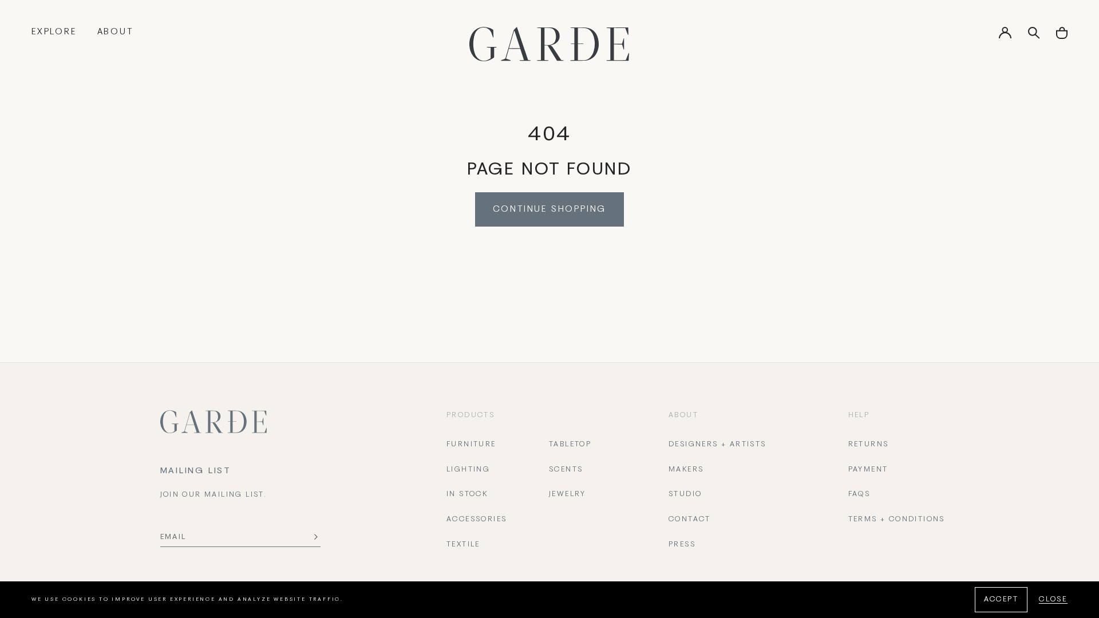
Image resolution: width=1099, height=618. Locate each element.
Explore (54, 32)
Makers (686, 469)
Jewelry (567, 494)
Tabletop (570, 444)
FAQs (859, 494)
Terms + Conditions (896, 519)
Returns (868, 444)
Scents (566, 469)
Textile (463, 544)
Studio (685, 494)
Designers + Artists (717, 444)
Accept (1001, 599)
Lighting (468, 469)
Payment (868, 469)
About (115, 32)
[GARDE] (549, 44)
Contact (690, 519)
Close (1053, 599)
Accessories (476, 519)
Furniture (471, 444)
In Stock (467, 494)
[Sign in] (1005, 36)
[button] (1062, 37)
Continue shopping (550, 209)
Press (682, 544)
